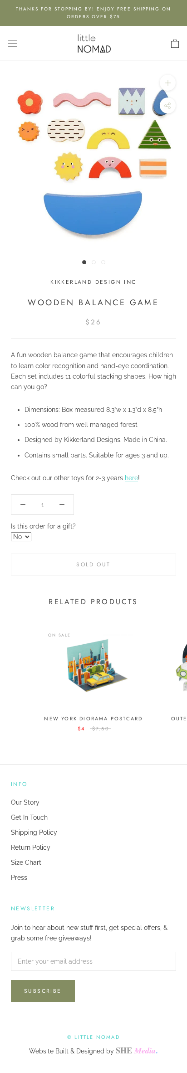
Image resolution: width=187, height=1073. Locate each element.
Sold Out (93, 564)
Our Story (25, 802)
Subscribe (43, 991)
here (131, 478)
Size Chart (26, 862)
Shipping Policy (34, 832)
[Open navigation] (12, 43)
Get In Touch (29, 817)
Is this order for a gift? (43, 526)
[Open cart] (175, 43)
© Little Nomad (93, 1037)
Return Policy (30, 847)
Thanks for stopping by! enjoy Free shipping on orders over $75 (93, 12)
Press (19, 877)
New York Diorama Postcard (93, 718)
